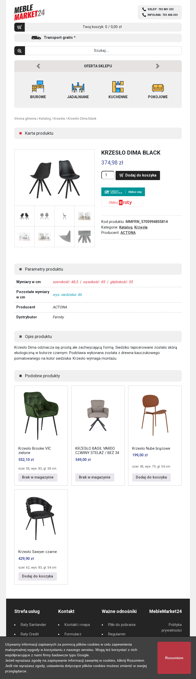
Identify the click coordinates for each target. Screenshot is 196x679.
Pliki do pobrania (122, 625)
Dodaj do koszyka (140, 175)
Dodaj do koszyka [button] (151, 477)
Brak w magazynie (38, 477)
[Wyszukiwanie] (19, 50)
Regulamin (117, 634)
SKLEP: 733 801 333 (161, 9)
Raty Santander (33, 625)
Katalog (45, 118)
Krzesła (59, 118)
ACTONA (128, 233)
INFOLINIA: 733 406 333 (163, 15)
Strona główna (25, 118)
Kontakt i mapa (77, 625)
